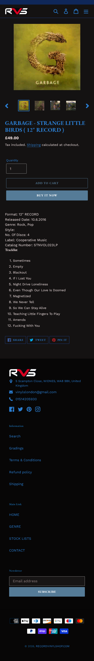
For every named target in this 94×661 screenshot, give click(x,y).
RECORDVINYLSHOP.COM (52, 646)
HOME (14, 515)
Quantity (12, 160)
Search (15, 436)
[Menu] (86, 11)
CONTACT (17, 550)
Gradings (16, 448)
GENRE (15, 526)
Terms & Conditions (25, 460)
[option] (24, 105)
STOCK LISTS (20, 539)
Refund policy (20, 472)
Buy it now (47, 195)
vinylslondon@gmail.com (36, 392)
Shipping (34, 145)
